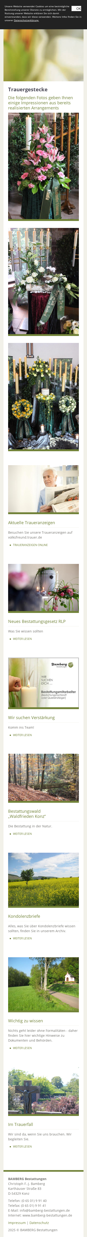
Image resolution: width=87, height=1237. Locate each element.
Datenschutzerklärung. (26, 20)
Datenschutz (39, 1223)
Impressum (17, 1223)
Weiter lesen (22, 938)
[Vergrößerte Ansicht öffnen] (43, 167)
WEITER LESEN (22, 639)
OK (78, 8)
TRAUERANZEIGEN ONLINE (30, 545)
